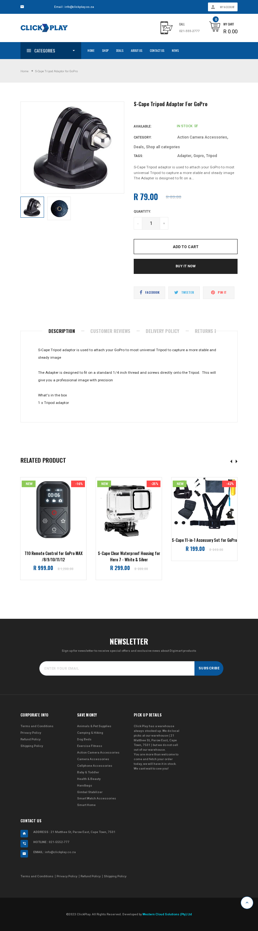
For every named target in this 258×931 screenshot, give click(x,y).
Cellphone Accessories (94, 765)
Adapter (184, 156)
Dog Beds (84, 739)
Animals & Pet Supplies (94, 726)
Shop (105, 50)
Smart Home (86, 805)
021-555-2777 (189, 31)
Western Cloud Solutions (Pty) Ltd (167, 914)
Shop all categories (163, 147)
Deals (119, 50)
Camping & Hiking (90, 732)
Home (90, 50)
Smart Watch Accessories (96, 798)
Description (61, 330)
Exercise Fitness (89, 746)
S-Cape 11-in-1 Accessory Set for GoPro (204, 540)
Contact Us (157, 50)
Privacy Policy (30, 732)
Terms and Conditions (36, 726)
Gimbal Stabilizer (90, 792)
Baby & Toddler (88, 772)
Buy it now (186, 266)
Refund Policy (30, 739)
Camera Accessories (93, 759)
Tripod (211, 156)
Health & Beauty (89, 779)
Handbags (84, 785)
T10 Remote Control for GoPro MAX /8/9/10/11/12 (53, 556)
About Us (136, 50)
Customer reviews (110, 330)
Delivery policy (162, 330)
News (175, 50)
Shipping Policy (31, 746)
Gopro (199, 156)
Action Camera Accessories (202, 137)
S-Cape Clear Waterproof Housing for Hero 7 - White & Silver (129, 556)
